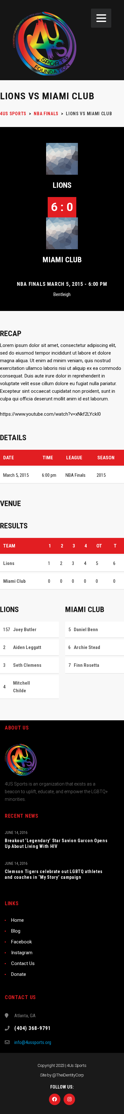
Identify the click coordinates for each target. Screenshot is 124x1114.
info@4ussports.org (32, 1042)
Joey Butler (25, 629)
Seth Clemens (27, 665)
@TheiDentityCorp (68, 1075)
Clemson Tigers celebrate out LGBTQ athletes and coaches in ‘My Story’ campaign (54, 874)
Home (17, 920)
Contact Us (23, 963)
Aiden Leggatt (27, 647)
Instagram (21, 952)
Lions (62, 185)
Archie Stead (87, 647)
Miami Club (62, 259)
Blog (15, 931)
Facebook (21, 942)
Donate (18, 974)
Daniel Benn (86, 629)
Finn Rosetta (86, 665)
